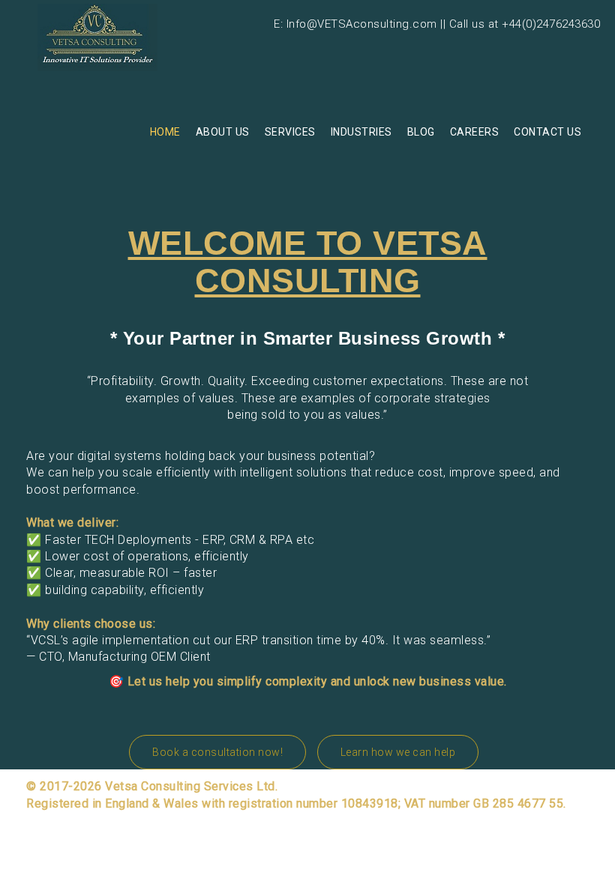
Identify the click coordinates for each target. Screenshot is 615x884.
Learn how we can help (398, 752)
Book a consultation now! (217, 752)
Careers (475, 132)
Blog (421, 132)
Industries (361, 132)
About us (223, 132)
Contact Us (547, 132)
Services (290, 132)
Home (165, 132)
